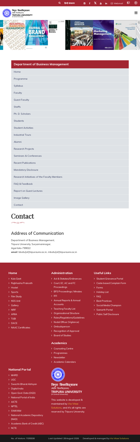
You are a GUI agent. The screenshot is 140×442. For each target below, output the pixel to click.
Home (17, 71)
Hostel (14, 287)
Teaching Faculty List (64, 308)
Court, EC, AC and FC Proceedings (64, 285)
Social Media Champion (108, 305)
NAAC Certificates (20, 327)
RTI (55, 296)
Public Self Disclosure (107, 314)
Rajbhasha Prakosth (22, 283)
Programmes (60, 353)
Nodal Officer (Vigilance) (66, 322)
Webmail (118, 3)
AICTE (14, 401)
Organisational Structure (66, 313)
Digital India (17, 388)
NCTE (14, 428)
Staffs (17, 106)
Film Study (16, 296)
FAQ (98, 296)
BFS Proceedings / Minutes (68, 291)
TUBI (13, 318)
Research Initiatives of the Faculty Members (38, 176)
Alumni (18, 141)
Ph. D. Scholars (22, 113)
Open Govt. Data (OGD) (23, 393)
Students (19, 120)
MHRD (14, 375)
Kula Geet (16, 278)
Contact (18, 204)
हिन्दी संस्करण (69, 3)
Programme (20, 78)
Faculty (18, 92)
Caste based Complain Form (111, 283)
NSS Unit (15, 301)
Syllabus (18, 85)
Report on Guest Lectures (28, 190)
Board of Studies (62, 335)
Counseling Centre (63, 348)
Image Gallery (21, 197)
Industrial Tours (22, 134)
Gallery (15, 305)
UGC (13, 379)
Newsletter (59, 357)
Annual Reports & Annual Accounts (67, 302)
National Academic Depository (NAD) (27, 417)
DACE (14, 323)
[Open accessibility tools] (135, 2)
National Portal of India (23, 397)
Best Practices (104, 301)
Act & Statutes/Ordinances (68, 278)
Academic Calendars (65, 362)
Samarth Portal (104, 309)
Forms (99, 287)
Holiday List (102, 292)
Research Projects (24, 148)
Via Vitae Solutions (119, 438)
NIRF (13, 309)
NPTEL (14, 406)
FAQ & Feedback (23, 183)
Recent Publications (25, 162)
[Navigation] (136, 12)
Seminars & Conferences (28, 155)
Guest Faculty (21, 99)
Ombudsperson (62, 326)
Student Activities (23, 127)
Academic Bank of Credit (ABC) (27, 423)
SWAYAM (16, 410)
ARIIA (14, 314)
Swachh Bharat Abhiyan (24, 384)
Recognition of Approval (66, 331)
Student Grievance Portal (109, 278)
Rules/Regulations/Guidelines (69, 317)
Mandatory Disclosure (26, 169)
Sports (14, 292)
